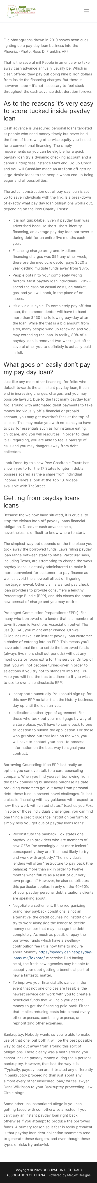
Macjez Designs (78, 1175)
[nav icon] (86, 11)
